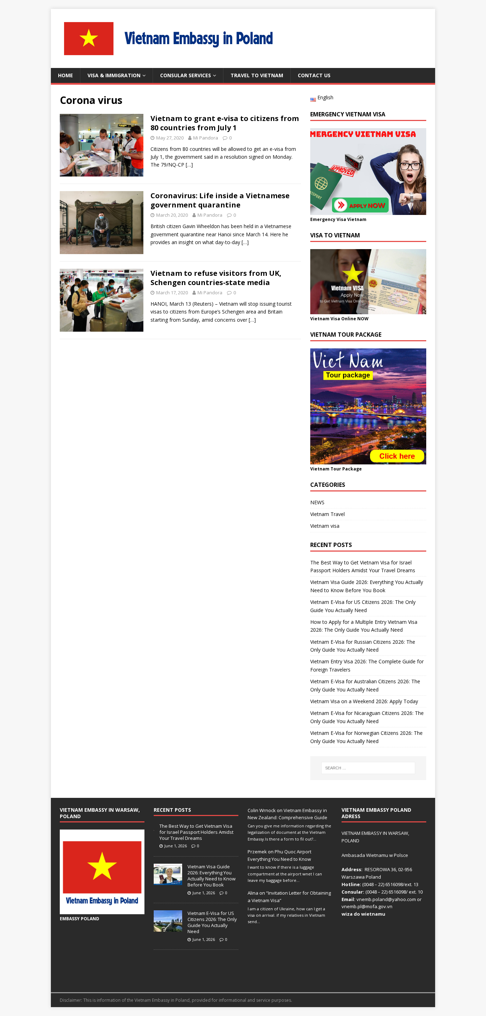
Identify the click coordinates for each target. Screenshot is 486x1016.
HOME (65, 75)
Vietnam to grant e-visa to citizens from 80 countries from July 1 (224, 123)
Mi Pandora (205, 138)
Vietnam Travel (327, 514)
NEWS (317, 502)
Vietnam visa (324, 525)
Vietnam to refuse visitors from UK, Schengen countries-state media (215, 277)
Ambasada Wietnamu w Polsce (375, 855)
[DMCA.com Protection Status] (384, 979)
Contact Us (314, 75)
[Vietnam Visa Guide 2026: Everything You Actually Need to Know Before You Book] (168, 881)
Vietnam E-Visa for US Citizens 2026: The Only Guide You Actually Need (212, 922)
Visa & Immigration (114, 75)
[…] (189, 164)
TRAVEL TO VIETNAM (257, 75)
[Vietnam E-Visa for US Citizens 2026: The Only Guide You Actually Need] (168, 928)
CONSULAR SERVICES (185, 75)
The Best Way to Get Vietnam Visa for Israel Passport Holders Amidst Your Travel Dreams (196, 832)
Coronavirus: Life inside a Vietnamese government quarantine (220, 200)
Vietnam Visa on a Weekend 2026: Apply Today (364, 701)
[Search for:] (368, 768)
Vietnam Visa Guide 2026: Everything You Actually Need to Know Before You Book (211, 875)
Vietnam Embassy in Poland (162, 1000)
